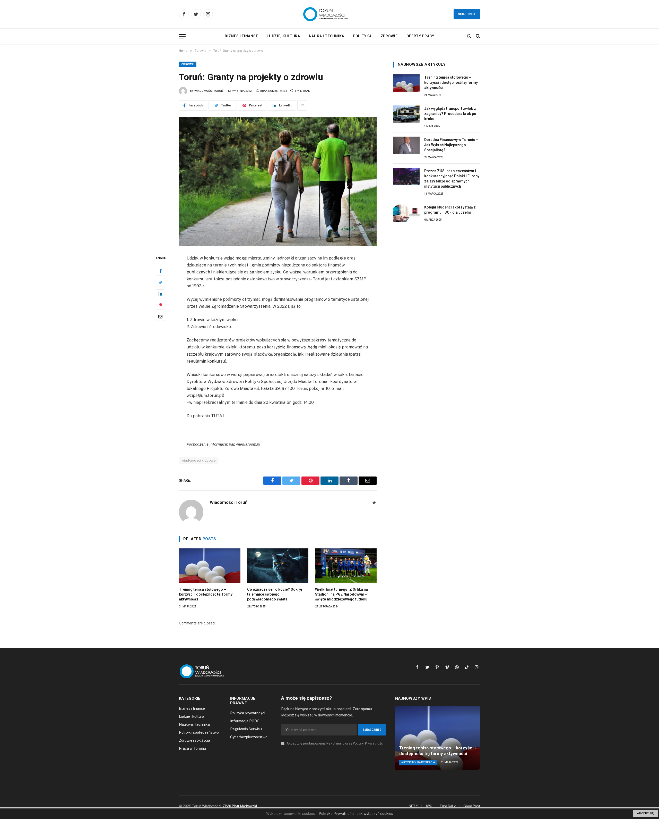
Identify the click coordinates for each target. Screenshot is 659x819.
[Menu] (182, 36)
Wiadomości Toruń (208, 91)
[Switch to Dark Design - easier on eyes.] (469, 36)
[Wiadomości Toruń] (329, 14)
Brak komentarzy (273, 91)
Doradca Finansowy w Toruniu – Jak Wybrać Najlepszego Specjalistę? (451, 145)
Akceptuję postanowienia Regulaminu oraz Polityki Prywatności (335, 743)
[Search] (477, 36)
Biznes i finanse (241, 36)
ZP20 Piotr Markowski (240, 806)
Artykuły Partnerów (418, 762)
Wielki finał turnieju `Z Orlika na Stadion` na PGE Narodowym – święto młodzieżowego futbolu (341, 594)
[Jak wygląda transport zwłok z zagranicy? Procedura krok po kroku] (406, 114)
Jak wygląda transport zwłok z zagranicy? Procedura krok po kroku (450, 113)
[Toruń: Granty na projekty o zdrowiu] (278, 181)
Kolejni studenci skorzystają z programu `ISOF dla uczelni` (450, 209)
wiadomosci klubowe (198, 460)
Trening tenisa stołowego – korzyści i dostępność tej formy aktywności (205, 594)
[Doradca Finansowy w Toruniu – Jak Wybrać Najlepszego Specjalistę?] (406, 145)
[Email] (160, 316)
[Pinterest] (160, 304)
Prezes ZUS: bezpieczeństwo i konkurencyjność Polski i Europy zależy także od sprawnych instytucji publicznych (451, 178)
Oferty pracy (420, 36)
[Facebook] (160, 270)
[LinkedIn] (160, 293)
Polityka (362, 36)
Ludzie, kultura (283, 36)
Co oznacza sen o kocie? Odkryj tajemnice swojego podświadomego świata (274, 594)
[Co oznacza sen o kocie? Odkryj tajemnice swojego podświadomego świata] (278, 565)
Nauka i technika (326, 36)
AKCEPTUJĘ (645, 813)
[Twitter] (160, 282)
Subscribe (467, 14)
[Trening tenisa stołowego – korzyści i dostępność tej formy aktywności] (209, 565)
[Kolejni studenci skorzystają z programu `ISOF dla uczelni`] (406, 213)
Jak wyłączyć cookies (375, 814)
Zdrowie (389, 36)
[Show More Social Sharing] (302, 105)
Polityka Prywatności (336, 814)
